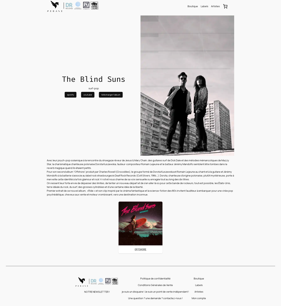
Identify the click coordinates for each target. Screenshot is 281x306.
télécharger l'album (110, 94)
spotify (70, 94)
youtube (87, 94)
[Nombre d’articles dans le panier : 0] (225, 6)
